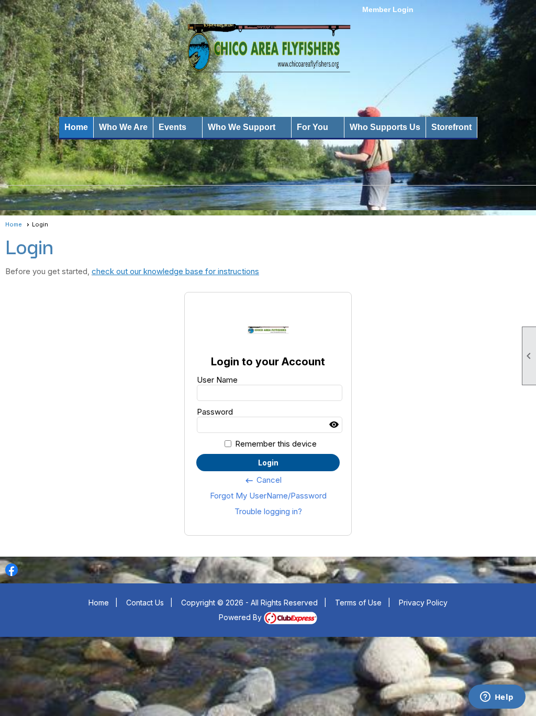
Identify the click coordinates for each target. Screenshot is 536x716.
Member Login (388, 9)
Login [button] (268, 462)
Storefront (451, 127)
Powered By (241, 617)
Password (215, 412)
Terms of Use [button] (358, 602)
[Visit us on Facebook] (11, 570)
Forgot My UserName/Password (268, 496)
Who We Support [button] (241, 127)
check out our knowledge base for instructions (175, 271)
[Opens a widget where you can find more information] (497, 698)
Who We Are (123, 127)
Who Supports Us (385, 127)
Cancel (263, 480)
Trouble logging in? (268, 511)
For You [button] (312, 127)
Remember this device (276, 444)
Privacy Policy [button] (423, 602)
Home (76, 127)
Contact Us (145, 602)
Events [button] (172, 127)
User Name (217, 380)
